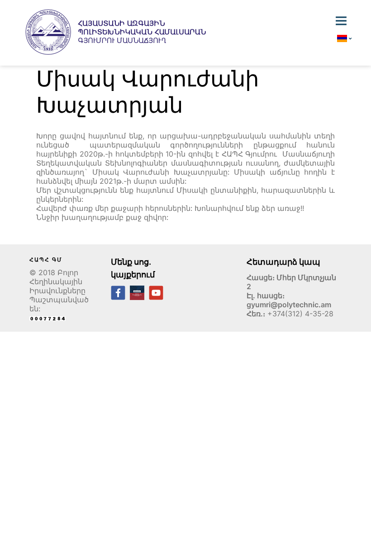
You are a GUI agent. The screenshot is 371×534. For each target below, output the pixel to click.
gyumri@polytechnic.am (289, 304)
